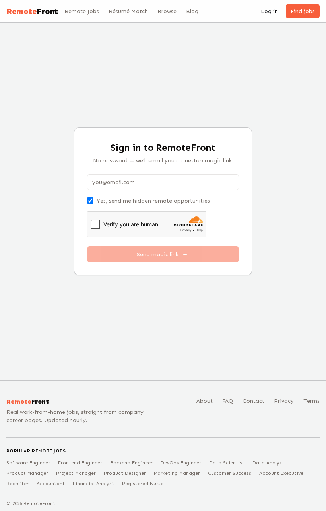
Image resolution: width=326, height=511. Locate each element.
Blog (192, 11)
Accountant (51, 483)
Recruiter (17, 483)
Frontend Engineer (80, 463)
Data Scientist (226, 463)
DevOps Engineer (181, 463)
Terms (311, 401)
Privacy (284, 401)
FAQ (227, 401)
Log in (269, 11)
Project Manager (76, 473)
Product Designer (125, 473)
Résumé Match (128, 11)
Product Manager (27, 473)
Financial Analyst (93, 483)
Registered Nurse (142, 483)
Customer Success (229, 473)
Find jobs (303, 11)
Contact (253, 401)
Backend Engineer (131, 463)
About (204, 401)
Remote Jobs (81, 11)
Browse (167, 11)
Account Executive (281, 473)
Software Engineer (28, 463)
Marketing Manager (177, 473)
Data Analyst (268, 463)
